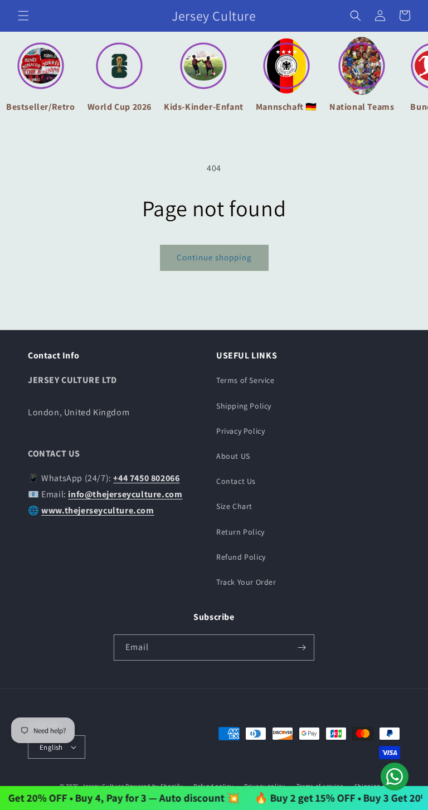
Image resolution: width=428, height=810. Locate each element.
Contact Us (236, 481)
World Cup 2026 (119, 107)
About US (233, 456)
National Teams (361, 107)
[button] (23, 15)
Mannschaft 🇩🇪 (286, 107)
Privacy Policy (240, 431)
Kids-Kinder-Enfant (204, 107)
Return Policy (240, 532)
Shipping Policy (243, 406)
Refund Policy (241, 557)
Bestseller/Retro (40, 107)
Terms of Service (245, 380)
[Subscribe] (301, 647)
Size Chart (234, 506)
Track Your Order (246, 582)
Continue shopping (214, 257)
